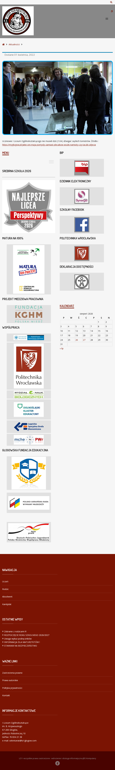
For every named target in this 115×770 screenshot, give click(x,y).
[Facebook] (57, 763)
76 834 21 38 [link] (15, 737)
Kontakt (6, 695)
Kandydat (6, 604)
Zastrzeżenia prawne (12, 672)
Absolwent (7, 596)
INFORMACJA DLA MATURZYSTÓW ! (22, 642)
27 (84, 339)
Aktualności (14, 44)
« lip (61, 348)
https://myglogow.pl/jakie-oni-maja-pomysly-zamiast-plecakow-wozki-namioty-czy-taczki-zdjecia (49, 144)
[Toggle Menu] (51, 161)
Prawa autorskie (10, 680)
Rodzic (5, 589)
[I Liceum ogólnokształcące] (18, 20)
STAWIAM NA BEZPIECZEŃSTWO (20, 645)
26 (76, 339)
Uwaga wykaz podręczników (18, 638)
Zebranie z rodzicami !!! (15, 631)
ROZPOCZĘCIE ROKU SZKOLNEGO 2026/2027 (26, 635)
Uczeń (5, 581)
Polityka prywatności (12, 687)
